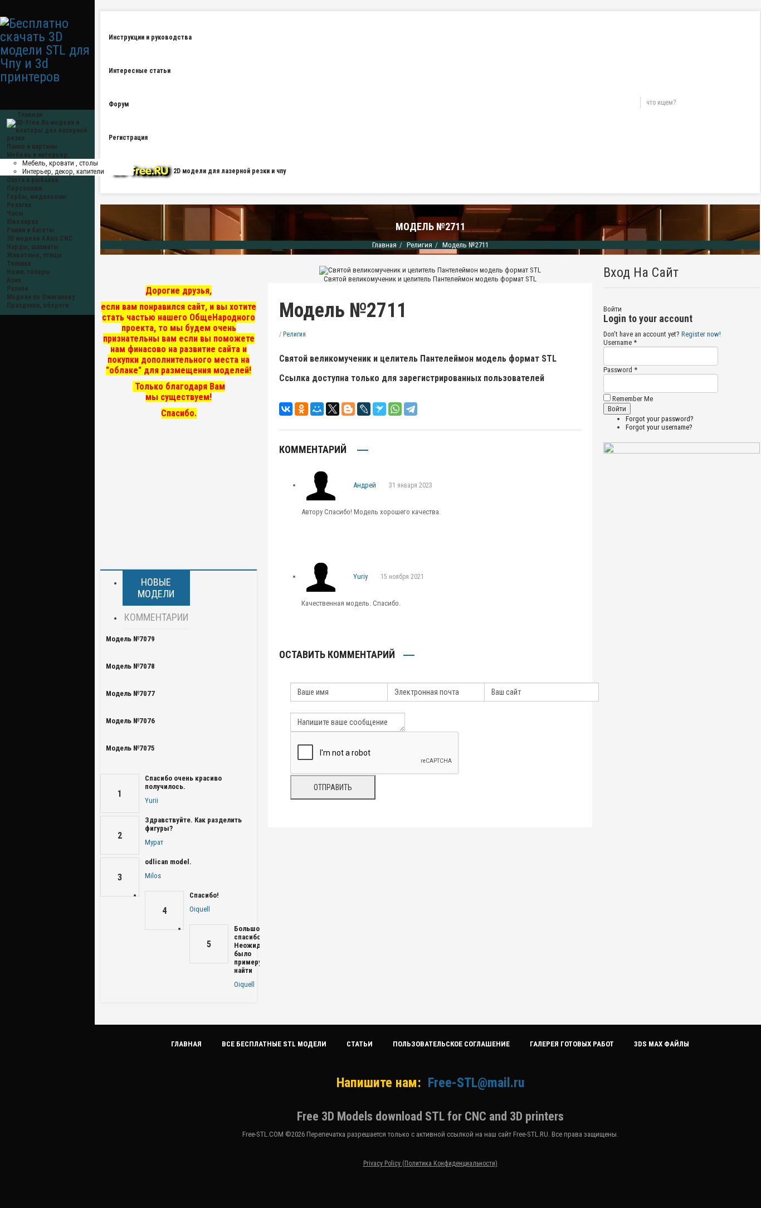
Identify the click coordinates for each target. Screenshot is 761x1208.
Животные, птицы (34, 255)
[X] (332, 409)
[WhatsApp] (395, 409)
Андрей (364, 485)
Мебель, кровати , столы (60, 163)
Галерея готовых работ (572, 1044)
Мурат (154, 842)
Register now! (701, 334)
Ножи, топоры (28, 272)
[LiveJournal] (363, 409)
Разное (17, 289)
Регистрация (128, 138)
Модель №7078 (130, 666)
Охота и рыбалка (32, 180)
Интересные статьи (139, 71)
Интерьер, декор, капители (63, 171)
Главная (384, 245)
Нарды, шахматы (32, 247)
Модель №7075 (130, 748)
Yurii (151, 800)
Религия (19, 205)
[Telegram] (410, 409)
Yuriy (360, 576)
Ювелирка (22, 222)
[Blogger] (348, 409)
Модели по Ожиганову (41, 297)
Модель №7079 (130, 639)
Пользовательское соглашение (451, 1044)
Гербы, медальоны (36, 197)
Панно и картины (32, 146)
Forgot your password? (660, 419)
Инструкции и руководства (150, 37)
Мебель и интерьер (37, 155)
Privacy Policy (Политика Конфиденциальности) (430, 1163)
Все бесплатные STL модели (274, 1044)
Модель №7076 (130, 721)
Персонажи (24, 188)
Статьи (360, 1044)
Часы (15, 213)
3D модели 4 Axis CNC (40, 238)
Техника (19, 263)
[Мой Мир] (317, 409)
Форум (119, 104)
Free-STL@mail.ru (476, 1082)
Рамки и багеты (30, 230)
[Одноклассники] (301, 409)
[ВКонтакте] (285, 409)
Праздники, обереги (38, 305)
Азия (14, 280)
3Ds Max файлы (661, 1044)
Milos (153, 875)
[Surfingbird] (379, 409)
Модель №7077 (130, 693)
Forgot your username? (659, 427)
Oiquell (199, 909)
